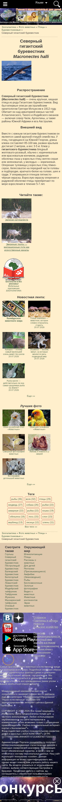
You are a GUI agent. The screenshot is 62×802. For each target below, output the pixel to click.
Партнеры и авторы (46, 620)
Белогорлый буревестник (11, 578)
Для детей (29, 565)
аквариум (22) (15, 510)
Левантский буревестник (11, 584)
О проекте (40, 617)
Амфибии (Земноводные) (32, 575)
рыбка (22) (33, 510)
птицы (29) (45, 499)
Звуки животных (29, 604)
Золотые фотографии (31, 587)
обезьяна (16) (17, 516)
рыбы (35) (16, 499)
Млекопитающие (33, 554)
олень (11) (48, 522)
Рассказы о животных (30, 561)
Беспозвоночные (33, 582)
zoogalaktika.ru (37, 742)
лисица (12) (32, 522)
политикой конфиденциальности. (30, 776)
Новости (39, 623)
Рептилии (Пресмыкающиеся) (35, 570)
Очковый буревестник (11, 607)
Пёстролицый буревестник (12, 567)
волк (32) (31, 499)
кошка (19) (48, 510)
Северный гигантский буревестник (11, 560)
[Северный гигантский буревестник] (16, 71)
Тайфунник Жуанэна (11, 595)
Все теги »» (31, 526)
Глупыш (9, 554)
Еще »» (31, 396)
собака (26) (32, 504)
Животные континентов (30, 598)
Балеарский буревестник (11, 573)
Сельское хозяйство (46, 627)
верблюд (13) (15, 522)
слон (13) (47, 516)
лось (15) (34, 516)
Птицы (27, 557)
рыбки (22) (48, 504)
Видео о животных (29, 593)
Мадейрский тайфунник (11, 590)
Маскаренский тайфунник (13, 601)
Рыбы (27, 580)
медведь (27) (15, 504)
